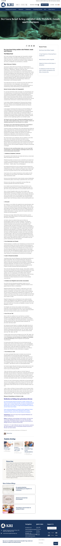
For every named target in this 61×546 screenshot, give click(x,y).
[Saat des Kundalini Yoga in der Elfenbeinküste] (29, 444)
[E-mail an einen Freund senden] (32, 46)
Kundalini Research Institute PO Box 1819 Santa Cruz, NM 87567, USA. (11, 531)
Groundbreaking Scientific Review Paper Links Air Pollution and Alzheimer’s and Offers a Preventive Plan (47, 70)
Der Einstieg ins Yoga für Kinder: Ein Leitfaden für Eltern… (23, 508)
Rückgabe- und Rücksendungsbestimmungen (31, 534)
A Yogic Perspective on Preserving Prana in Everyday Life (47, 54)
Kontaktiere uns (28, 527)
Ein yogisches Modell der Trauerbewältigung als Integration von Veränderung (24, 489)
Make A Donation (45, 4)
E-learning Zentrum (37, 9)
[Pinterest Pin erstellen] (34, 46)
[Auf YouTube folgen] (5, 0)
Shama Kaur (9, 433)
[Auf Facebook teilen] (27, 46)
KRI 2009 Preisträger (7, 448)
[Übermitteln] (26, 5)
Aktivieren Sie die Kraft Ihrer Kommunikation (21, 498)
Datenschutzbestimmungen (30, 529)
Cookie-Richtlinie (28, 531)
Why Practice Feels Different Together (46, 50)
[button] (34, 4)
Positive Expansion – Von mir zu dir (18, 449)
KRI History (38, 529)
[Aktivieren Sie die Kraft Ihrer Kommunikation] (8, 499)
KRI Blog (38, 531)
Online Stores (51, 9)
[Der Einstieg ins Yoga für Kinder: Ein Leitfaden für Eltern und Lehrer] (8, 509)
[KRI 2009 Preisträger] (8, 444)
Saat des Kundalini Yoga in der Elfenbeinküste (29, 450)
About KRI (38, 527)
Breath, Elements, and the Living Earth (46, 59)
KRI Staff (38, 534)
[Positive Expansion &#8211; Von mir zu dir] (18, 444)
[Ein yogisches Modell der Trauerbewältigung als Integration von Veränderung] (8, 489)
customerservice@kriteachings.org (10, 533)
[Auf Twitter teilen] (29, 46)
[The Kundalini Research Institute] (7, 4)
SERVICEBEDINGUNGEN (30, 536)
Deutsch (56, 4)
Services (38, 532)
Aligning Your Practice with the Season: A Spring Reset (47, 64)
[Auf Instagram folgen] (2, 0)
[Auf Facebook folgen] (1, 0)
